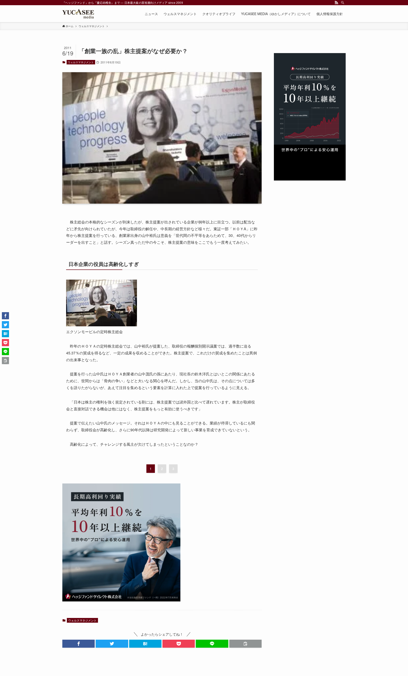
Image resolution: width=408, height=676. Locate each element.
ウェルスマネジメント (81, 62)
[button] (78, 644)
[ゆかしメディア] (78, 13)
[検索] (343, 2)
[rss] (336, 2)
